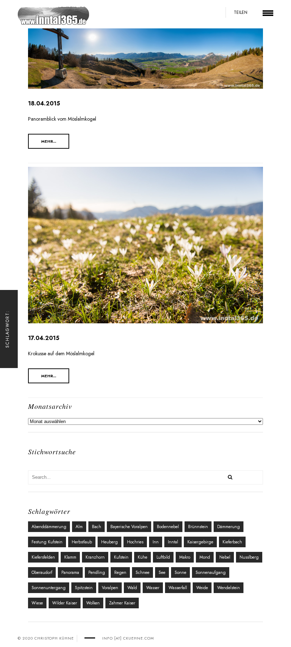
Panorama (70, 572)
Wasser (152, 588)
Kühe (142, 557)
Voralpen (110, 588)
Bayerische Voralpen (129, 526)
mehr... (48, 141)
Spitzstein (84, 588)
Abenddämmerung (49, 526)
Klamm (70, 557)
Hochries (135, 542)
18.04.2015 (44, 103)
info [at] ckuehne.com (128, 638)
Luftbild (163, 557)
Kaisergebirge (200, 542)
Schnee (142, 572)
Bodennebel (168, 526)
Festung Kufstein (47, 542)
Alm (79, 526)
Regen (120, 572)
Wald (132, 588)
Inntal (173, 542)
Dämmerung (228, 526)
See (162, 572)
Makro (184, 557)
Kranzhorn (95, 557)
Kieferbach (232, 542)
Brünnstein (198, 526)
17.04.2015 (43, 338)
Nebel (224, 557)
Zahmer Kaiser (122, 603)
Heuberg (109, 542)
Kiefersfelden (43, 557)
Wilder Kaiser (64, 603)
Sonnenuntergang (49, 588)
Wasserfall (178, 588)
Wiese (37, 603)
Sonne (180, 572)
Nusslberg (249, 557)
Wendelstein (228, 588)
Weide (202, 588)
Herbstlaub (82, 542)
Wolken (93, 603)
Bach (96, 526)
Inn (156, 542)
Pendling (96, 572)
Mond (204, 557)
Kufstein (121, 557)
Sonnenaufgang (211, 572)
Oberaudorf (42, 572)
